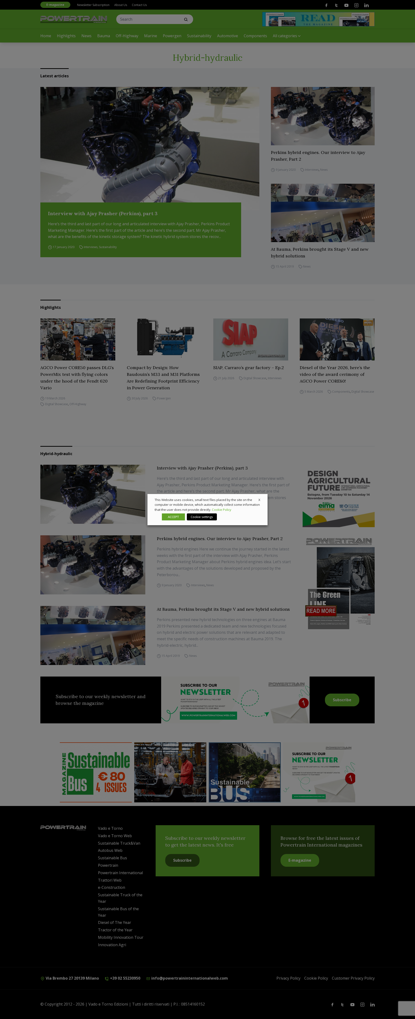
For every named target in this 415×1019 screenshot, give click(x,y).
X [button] (259, 499)
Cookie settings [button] (202, 517)
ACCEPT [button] (173, 517)
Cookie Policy (221, 509)
